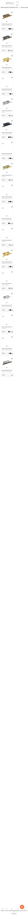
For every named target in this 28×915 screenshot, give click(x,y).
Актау (17, 5)
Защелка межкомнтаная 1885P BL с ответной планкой (7, 132)
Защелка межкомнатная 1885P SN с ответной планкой (7, 348)
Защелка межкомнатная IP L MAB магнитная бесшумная (7, 45)
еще (12, 28)
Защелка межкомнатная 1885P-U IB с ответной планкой (7, 370)
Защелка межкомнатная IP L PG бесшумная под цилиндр (7, 175)
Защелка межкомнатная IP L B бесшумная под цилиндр (7, 326)
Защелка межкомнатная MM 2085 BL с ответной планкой (7, 218)
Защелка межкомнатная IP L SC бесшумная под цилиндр (7, 283)
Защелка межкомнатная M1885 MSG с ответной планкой (7, 67)
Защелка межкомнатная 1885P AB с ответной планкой (7, 24)
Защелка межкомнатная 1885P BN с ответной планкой (7, 196)
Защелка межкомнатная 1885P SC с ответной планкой (7, 305)
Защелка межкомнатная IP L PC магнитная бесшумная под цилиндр (7, 110)
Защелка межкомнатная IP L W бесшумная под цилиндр (7, 240)
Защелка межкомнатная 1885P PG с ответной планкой (7, 261)
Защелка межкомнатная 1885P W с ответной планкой (7, 89)
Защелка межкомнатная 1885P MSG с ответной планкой (7, 153)
